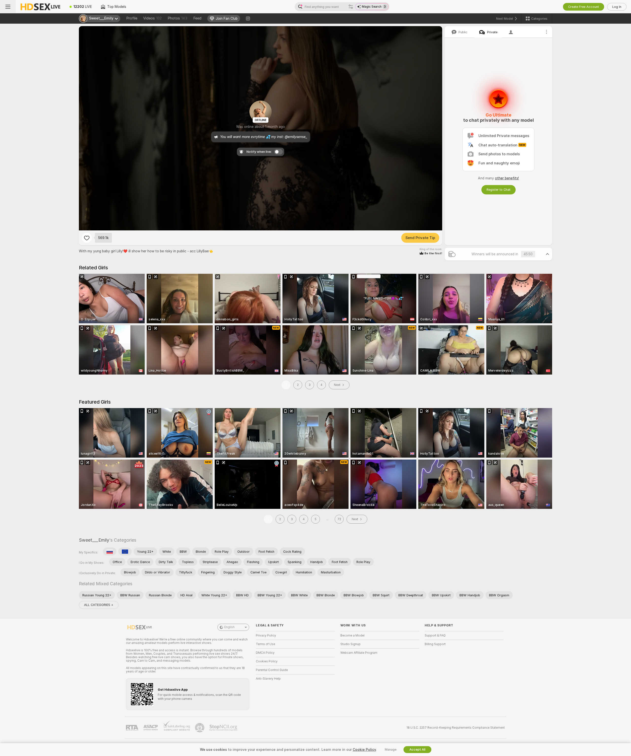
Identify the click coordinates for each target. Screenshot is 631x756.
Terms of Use (265, 644)
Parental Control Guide (272, 670)
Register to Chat (498, 189)
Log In (616, 7)
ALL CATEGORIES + (98, 605)
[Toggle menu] (8, 6)
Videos (152, 18)
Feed (197, 18)
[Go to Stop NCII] (223, 728)
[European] (125, 551)
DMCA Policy (265, 652)
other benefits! (507, 178)
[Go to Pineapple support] (200, 727)
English (229, 627)
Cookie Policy (364, 750)
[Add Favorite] (87, 238)
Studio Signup (350, 644)
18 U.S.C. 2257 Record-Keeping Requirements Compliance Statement (455, 727)
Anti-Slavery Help (268, 678)
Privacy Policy (266, 635)
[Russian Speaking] (109, 551)
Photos (177, 18)
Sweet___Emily (94, 540)
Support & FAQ (435, 635)
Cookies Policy (267, 661)
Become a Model (352, 635)
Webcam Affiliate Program (358, 652)
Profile (131, 18)
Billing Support (435, 644)
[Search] (350, 6)
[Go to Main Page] (40, 6)
